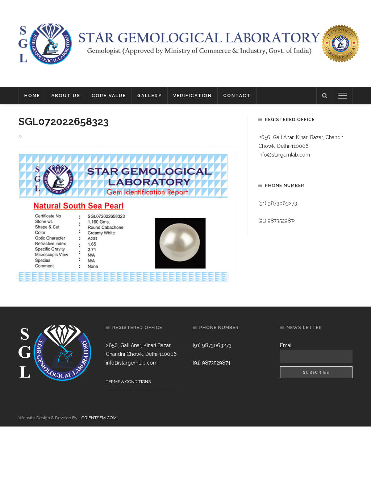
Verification (192, 95)
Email (286, 345)
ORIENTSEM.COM (99, 417)
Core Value (109, 95)
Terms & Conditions (128, 381)
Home (32, 95)
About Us (65, 95)
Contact (237, 95)
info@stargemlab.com (284, 155)
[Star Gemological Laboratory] (45, 43)
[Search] (325, 95)
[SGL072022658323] (127, 218)
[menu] (342, 95)
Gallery (149, 95)
